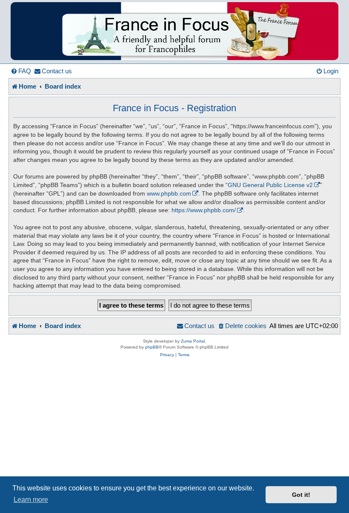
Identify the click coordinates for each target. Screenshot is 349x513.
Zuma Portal (193, 341)
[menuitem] (21, 71)
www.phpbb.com (169, 193)
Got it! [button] (301, 494)
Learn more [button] (31, 499)
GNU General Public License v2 (270, 185)
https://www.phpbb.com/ (204, 210)
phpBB (152, 347)
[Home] (174, 31)
